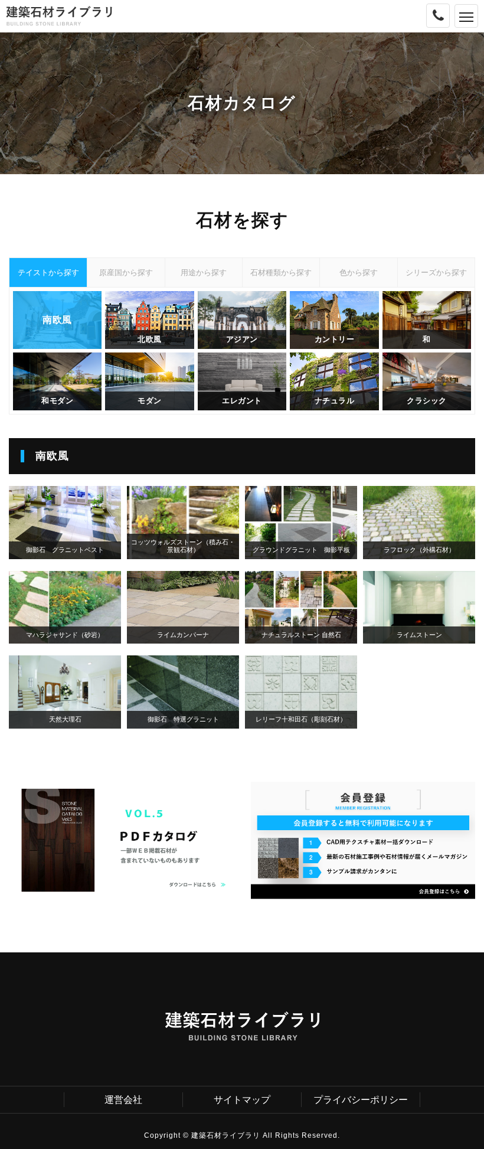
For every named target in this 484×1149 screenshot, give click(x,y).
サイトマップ (242, 1100)
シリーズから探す (436, 272)
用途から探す (204, 272)
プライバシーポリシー (360, 1100)
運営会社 (123, 1100)
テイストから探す (48, 272)
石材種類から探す (281, 272)
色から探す (358, 272)
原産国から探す (126, 272)
